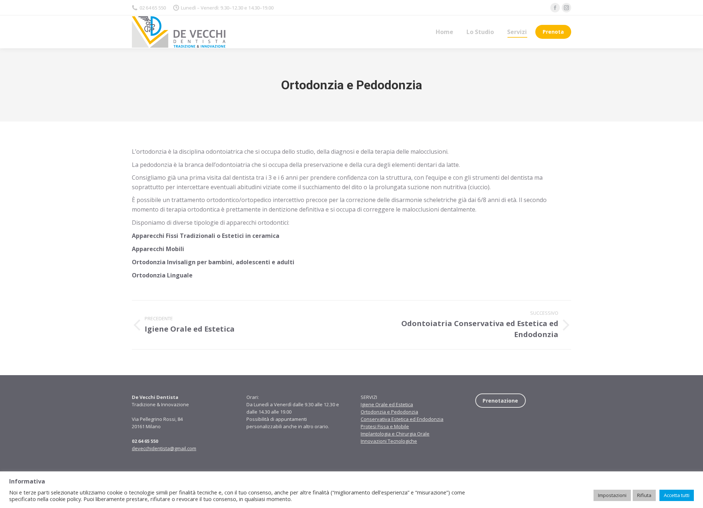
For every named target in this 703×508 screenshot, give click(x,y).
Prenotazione (500, 400)
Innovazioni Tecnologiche (389, 441)
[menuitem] (444, 32)
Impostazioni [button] (612, 495)
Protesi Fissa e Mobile (385, 426)
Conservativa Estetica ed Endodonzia (402, 419)
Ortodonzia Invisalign (164, 262)
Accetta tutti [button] (676, 495)
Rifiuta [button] (644, 495)
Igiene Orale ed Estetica (387, 404)
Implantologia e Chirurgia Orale (395, 433)
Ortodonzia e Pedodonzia (389, 411)
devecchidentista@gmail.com (164, 448)
